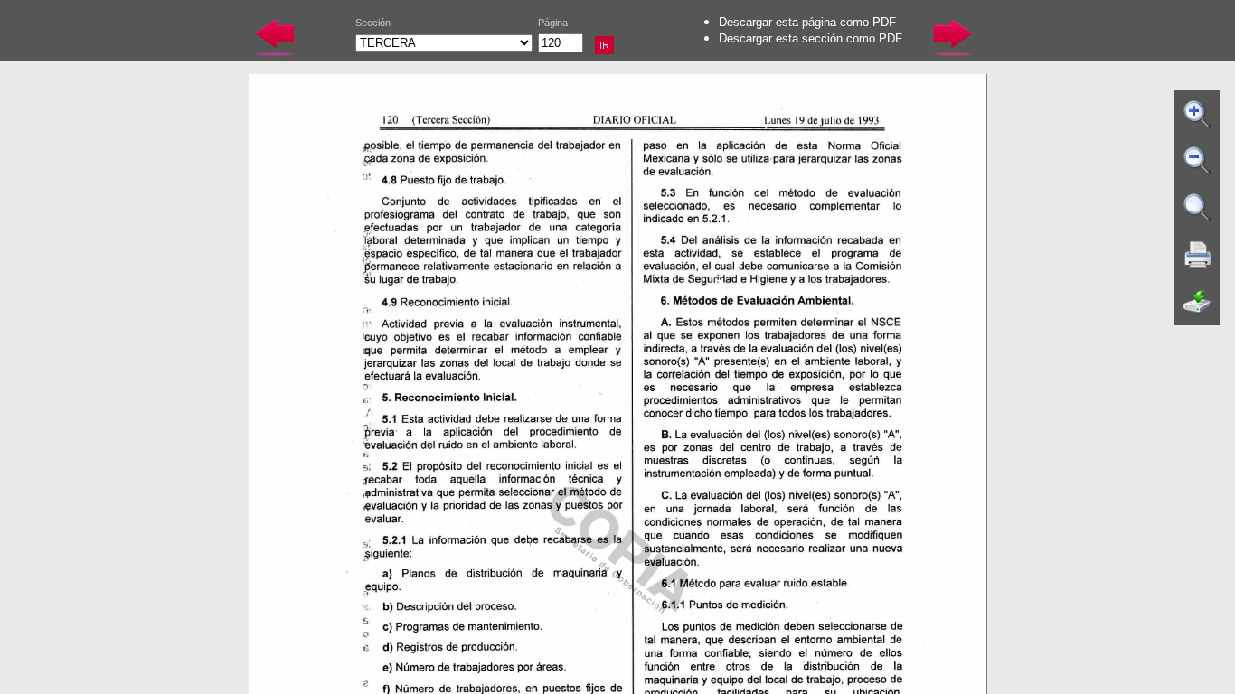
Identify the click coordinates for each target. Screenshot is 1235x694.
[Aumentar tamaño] (1197, 113)
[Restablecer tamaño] (1197, 207)
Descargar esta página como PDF (807, 22)
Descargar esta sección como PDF (810, 38)
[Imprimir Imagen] (1197, 254)
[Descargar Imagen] (1197, 301)
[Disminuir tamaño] (1197, 160)
